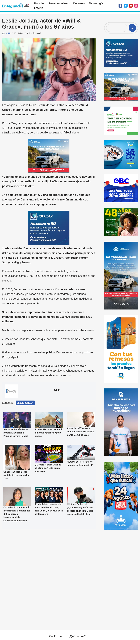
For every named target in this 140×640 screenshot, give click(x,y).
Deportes (79, 3)
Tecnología (96, 3)
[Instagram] (136, 6)
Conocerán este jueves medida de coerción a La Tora (16, 475)
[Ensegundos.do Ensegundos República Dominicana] (15, 5)
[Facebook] (120, 6)
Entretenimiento (59, 3)
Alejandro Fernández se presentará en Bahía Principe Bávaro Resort (15, 432)
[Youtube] (131, 6)
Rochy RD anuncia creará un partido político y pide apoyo (48, 432)
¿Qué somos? (77, 636)
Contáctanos (57, 636)
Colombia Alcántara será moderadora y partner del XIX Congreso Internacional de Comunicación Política (16, 514)
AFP (8, 33)
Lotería (38, 7)
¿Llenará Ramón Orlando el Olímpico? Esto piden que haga (48, 467)
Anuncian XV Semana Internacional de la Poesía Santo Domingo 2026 (80, 431)
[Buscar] (132, 28)
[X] (126, 6)
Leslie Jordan (25, 403)
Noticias (39, 3)
